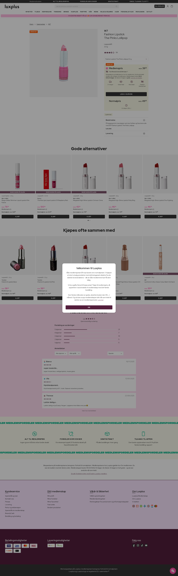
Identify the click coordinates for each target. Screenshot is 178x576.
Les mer (101, 300)
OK (89, 307)
